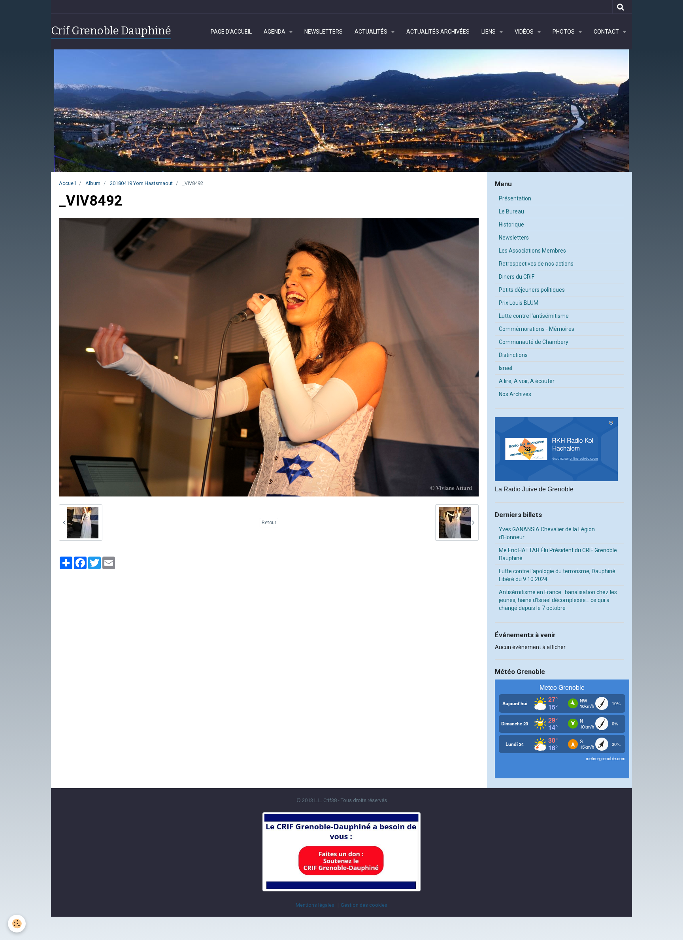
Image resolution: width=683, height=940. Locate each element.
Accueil (67, 183)
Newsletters (323, 31)
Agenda (275, 31)
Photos (564, 31)
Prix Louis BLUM (518, 303)
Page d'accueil (231, 31)
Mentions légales (315, 905)
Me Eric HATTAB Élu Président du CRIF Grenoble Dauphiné (558, 554)
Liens (489, 31)
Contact (607, 31)
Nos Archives (515, 394)
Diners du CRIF (516, 277)
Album (92, 183)
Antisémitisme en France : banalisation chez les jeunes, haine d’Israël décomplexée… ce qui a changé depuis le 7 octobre (558, 600)
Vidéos (525, 31)
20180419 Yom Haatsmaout (141, 183)
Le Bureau (511, 211)
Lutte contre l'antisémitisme (534, 316)
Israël (505, 368)
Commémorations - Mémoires (536, 329)
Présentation (515, 198)
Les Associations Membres (532, 250)
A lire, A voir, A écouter (527, 381)
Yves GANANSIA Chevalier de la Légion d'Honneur (547, 533)
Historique (511, 224)
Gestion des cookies (364, 905)
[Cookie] (17, 923)
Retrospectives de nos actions (536, 263)
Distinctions (513, 355)
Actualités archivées (438, 31)
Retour (269, 522)
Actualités (372, 31)
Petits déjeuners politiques (532, 290)
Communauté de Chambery (533, 342)
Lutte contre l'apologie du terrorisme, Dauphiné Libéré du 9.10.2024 (557, 575)
